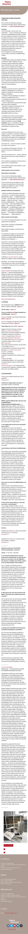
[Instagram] (21, 925)
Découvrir (3, 317)
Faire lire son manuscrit (6, 883)
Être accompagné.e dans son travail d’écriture (11, 882)
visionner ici (8, 343)
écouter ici (11, 346)
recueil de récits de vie (14, 257)
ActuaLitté (11, 539)
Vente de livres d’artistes (6, 901)
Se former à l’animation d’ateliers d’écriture (10, 867)
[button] (4, 849)
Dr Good (11, 323)
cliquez (12, 309)
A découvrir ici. (5, 380)
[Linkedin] (18, 925)
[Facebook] (8, 925)
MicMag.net (12, 530)
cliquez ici (14, 314)
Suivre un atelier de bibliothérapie (8, 879)
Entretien (3, 376)
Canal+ (3, 336)
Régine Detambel (5, 270)
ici (15, 309)
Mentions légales (12, 929)
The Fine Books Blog (6, 667)
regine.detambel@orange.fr (17, 26)
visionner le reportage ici (17, 339)
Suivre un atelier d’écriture (7, 880)
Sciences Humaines (6, 365)
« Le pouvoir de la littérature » (12, 331)
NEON (3, 318)
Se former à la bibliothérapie (7, 863)
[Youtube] (14, 925)
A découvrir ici (5, 534)
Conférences (4, 899)
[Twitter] (11, 925)
